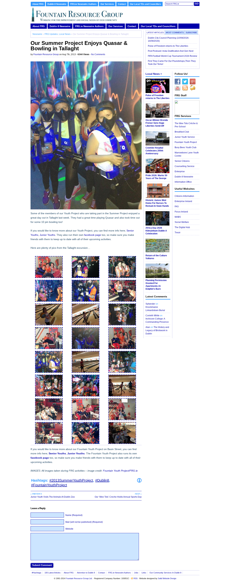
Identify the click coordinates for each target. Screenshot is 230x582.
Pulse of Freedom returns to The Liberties (168, 46)
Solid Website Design (167, 578)
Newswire (37, 34)
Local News (64, 34)
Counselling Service (184, 166)
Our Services (107, 4)
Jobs (136, 573)
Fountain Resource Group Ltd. (79, 578)
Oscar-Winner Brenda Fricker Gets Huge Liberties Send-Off (157, 123)
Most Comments (175, 32)
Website (69, 529)
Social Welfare (182, 222)
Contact (122, 4)
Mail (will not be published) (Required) (84, 522)
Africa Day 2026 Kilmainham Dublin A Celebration (156, 231)
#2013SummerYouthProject (71, 480)
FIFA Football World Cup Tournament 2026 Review (172, 56)
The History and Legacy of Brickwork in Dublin (157, 330)
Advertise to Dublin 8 (86, 573)
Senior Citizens (182, 161)
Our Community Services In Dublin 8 (165, 573)
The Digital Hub (182, 227)
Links (144, 573)
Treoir (177, 232)
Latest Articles (155, 32)
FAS (177, 206)
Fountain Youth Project (186, 142)
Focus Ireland (181, 211)
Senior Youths (57, 453)
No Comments (98, 54)
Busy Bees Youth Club (185, 147)
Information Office (183, 182)
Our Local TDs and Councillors (145, 4)
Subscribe (191, 32)
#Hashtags (36, 573)
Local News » (154, 73)
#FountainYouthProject (49, 485)
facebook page (92, 234)
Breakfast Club (182, 132)
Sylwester (150, 304)
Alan (148, 327)
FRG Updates (51, 34)
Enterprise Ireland (183, 201)
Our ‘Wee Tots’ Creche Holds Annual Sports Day (118, 495)
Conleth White (152, 315)
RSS (135, 578)
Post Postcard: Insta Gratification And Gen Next (170, 51)
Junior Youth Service (185, 137)
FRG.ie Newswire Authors (83, 4)
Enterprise (180, 171)
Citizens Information (184, 196)
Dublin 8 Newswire (56, 4)
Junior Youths (47, 234)
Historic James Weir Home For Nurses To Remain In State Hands (157, 203)
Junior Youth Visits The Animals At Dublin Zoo (53, 495)
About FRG (37, 4)
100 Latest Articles (53, 573)
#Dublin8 (102, 480)
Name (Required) (73, 515)
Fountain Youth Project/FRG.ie (120, 470)
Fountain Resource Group (46, 54)
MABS (178, 217)
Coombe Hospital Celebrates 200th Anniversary (154, 151)
